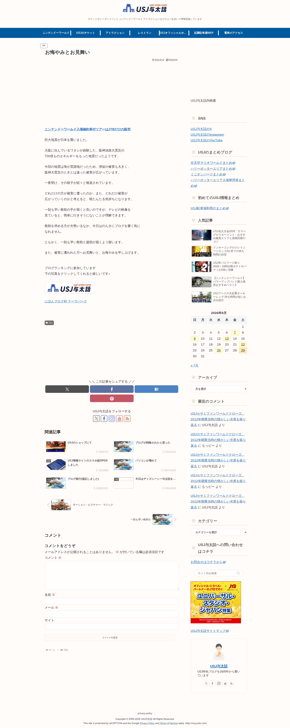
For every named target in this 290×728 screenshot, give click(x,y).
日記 (51, 323)
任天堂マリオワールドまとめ (211, 163)
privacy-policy (145, 713)
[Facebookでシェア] (112, 389)
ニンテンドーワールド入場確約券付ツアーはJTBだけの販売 (88, 129)
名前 (50, 594)
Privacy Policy (147, 723)
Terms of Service (168, 723)
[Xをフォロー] (96, 418)
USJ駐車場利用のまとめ (208, 208)
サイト (49, 620)
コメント (53, 557)
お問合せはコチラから (207, 562)
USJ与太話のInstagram (207, 134)
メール (51, 607)
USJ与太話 (219, 666)
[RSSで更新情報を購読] (127, 418)
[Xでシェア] (67, 389)
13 (227, 338)
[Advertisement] (112, 87)
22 (243, 344)
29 (243, 350)
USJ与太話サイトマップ (208, 631)
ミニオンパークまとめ (207, 174)
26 (219, 350)
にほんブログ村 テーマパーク (66, 301)
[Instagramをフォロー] (111, 418)
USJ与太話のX (201, 129)
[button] (238, 573)
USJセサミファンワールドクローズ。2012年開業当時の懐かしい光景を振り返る (218, 419)
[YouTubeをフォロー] (119, 418)
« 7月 (194, 365)
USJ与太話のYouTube (207, 140)
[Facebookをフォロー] (104, 418)
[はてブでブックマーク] (156, 389)
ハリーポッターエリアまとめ (211, 168)
